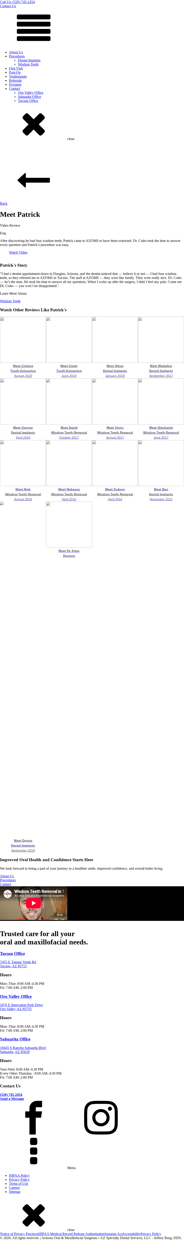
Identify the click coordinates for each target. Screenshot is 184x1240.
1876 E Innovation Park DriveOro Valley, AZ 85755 (21, 1007)
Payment (15, 84)
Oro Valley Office (30, 92)
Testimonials (18, 76)
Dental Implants (29, 60)
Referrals (15, 80)
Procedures (17, 56)
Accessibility (131, 1234)
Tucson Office (28, 101)
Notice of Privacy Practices (19, 1234)
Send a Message (12, 1099)
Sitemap (14, 1192)
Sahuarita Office (29, 97)
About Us (16, 52)
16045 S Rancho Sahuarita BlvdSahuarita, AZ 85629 (23, 1050)
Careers (14, 1188)
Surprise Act (113, 1234)
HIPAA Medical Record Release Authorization (71, 1234)
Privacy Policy (19, 1179)
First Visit (16, 68)
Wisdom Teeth (28, 64)
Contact (14, 88)
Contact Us (8, 6)
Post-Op (15, 72)
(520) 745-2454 (11, 1095)
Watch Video (18, 252)
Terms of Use (18, 1183)
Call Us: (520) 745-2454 (17, 2)
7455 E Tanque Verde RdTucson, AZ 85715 (18, 964)
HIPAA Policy (19, 1175)
